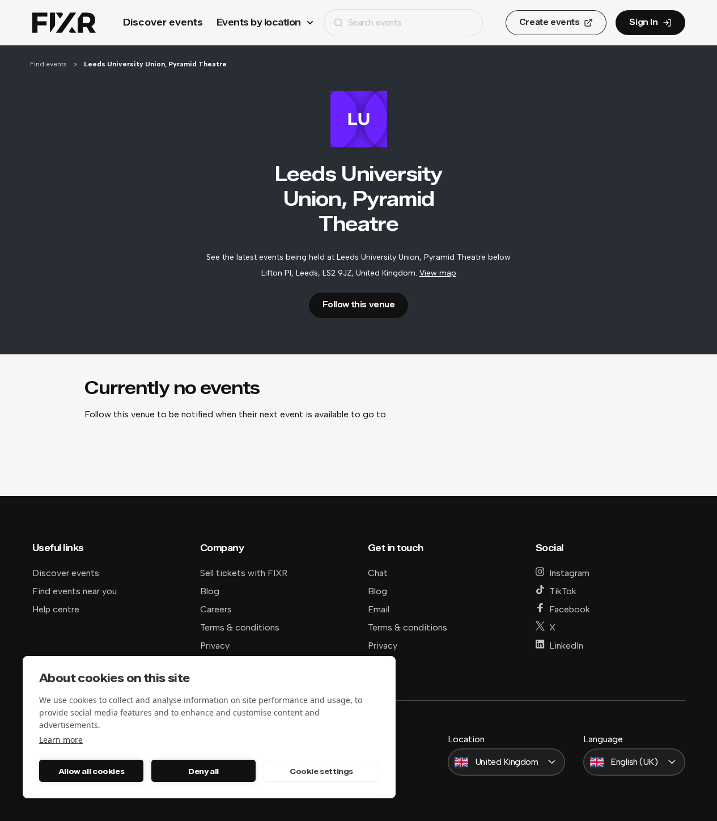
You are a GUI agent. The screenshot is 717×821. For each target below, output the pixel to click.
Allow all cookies (91, 771)
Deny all (203, 771)
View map (437, 273)
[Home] (64, 23)
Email (378, 609)
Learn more (61, 739)
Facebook (569, 609)
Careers (216, 609)
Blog (209, 591)
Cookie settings (321, 771)
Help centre (55, 609)
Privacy (215, 645)
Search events (375, 22)
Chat (378, 573)
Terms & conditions (239, 627)
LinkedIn (566, 645)
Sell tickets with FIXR (243, 573)
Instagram (569, 573)
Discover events (163, 22)
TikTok (562, 591)
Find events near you (74, 591)
